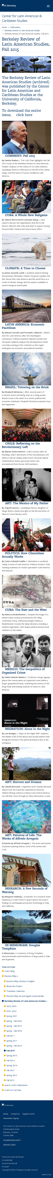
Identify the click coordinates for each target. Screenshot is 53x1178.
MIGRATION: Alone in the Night (27, 729)
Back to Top (46, 1174)
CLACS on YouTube (13, 1090)
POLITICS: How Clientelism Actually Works (23, 554)
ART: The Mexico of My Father (26, 503)
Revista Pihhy (10, 976)
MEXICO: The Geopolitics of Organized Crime (23, 670)
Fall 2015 (10, 1050)
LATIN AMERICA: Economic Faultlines (23, 326)
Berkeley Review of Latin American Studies (22, 30)
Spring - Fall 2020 (14, 1021)
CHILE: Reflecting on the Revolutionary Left (21, 445)
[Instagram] (19, 1109)
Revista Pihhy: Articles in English (20, 981)
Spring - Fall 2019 (14, 1026)
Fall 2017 (10, 1035)
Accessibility (7, 1160)
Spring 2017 (11, 1040)
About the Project (14, 986)
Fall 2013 (10, 1070)
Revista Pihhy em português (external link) (25, 996)
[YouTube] (14, 1109)
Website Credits (9, 1144)
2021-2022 (11, 1011)
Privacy (5, 1167)
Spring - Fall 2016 (14, 1045)
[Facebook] (4, 1109)
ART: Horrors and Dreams (23, 782)
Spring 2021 (11, 1016)
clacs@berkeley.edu (12, 1140)
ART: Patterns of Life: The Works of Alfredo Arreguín (22, 836)
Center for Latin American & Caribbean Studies (22, 18)
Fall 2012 (10, 1080)
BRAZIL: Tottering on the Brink (27, 387)
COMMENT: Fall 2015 (20, 156)
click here (24, 114)
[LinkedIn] (9, 1109)
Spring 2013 (11, 1075)
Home (4, 27)
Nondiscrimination (9, 1163)
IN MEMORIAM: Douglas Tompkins (21, 946)
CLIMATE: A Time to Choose (25, 268)
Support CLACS (29, 1114)
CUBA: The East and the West (26, 610)
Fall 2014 (10, 1060)
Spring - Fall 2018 (14, 1031)
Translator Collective (15, 991)
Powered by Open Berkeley (12, 1157)
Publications (15, 27)
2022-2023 (11, 1006)
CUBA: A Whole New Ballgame (26, 215)
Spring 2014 (11, 1065)
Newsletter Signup (11, 1118)
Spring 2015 (11, 1055)
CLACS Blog (10, 971)
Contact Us (15, 1114)
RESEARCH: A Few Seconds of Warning (24, 890)
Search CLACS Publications (16, 1085)
